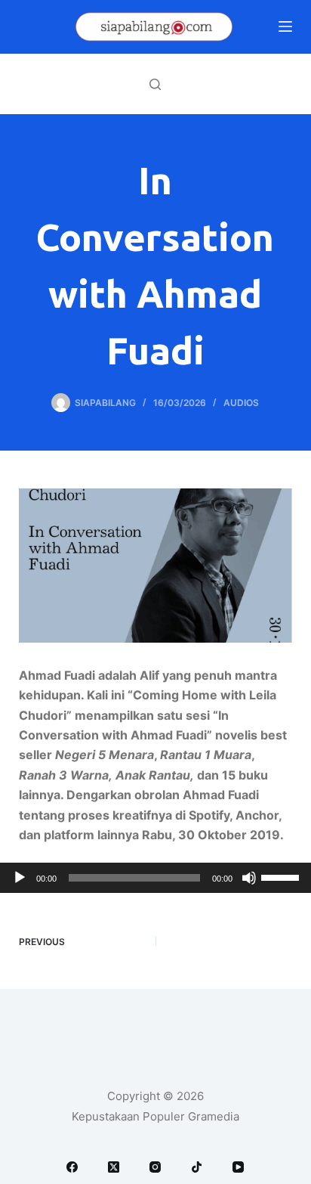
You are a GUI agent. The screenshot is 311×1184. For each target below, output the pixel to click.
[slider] (282, 876)
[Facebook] (72, 1167)
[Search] (155, 84)
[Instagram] (155, 1167)
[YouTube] (238, 1167)
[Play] (19, 877)
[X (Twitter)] (113, 1167)
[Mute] (249, 877)
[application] (155, 878)
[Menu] (285, 26)
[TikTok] (196, 1167)
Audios (241, 402)
